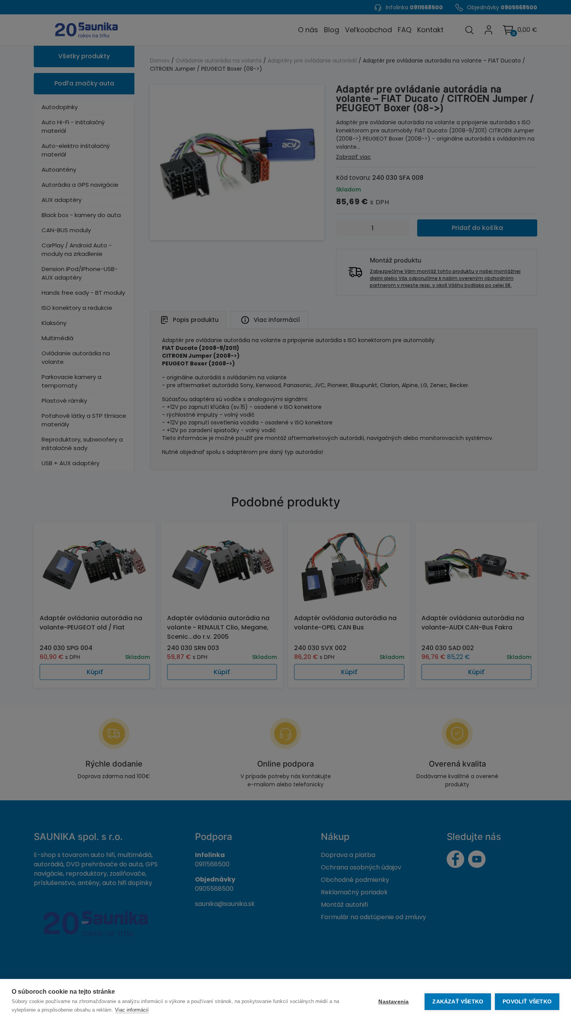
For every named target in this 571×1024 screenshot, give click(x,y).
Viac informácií (132, 1010)
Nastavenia (393, 1002)
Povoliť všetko (527, 1002)
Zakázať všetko (457, 1002)
